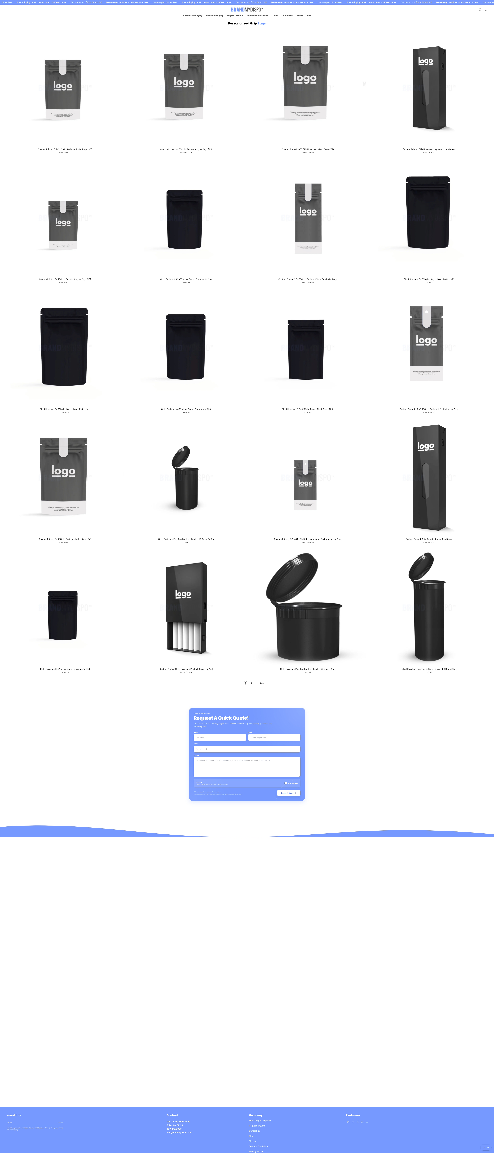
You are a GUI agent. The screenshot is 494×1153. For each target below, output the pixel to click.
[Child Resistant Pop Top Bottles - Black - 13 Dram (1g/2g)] (186, 477)
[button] (192, 15)
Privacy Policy (224, 794)
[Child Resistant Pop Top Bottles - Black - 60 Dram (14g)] (429, 607)
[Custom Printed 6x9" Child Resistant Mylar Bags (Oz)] (65, 477)
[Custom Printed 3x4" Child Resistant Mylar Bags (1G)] (65, 217)
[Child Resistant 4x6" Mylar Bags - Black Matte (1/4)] (186, 347)
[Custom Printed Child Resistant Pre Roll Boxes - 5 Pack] (186, 607)
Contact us (254, 1131)
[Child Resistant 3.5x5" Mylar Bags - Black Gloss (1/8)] (307, 347)
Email (250, 732)
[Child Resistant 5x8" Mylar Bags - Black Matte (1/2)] (429, 217)
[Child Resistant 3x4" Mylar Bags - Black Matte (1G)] (65, 607)
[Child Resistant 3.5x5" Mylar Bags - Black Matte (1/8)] (186, 217)
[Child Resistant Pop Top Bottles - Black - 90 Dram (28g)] (307, 607)
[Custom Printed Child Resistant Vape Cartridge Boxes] (429, 88)
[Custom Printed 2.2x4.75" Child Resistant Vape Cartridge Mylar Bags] (307, 477)
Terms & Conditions (258, 1146)
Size (196, 744)
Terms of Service (234, 794)
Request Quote (287, 793)
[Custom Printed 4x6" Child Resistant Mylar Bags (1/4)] (186, 88)
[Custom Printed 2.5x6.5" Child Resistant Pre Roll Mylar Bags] (429, 347)
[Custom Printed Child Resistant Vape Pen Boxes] (429, 477)
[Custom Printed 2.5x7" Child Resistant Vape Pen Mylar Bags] (307, 217)
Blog (251, 1136)
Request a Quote (257, 1125)
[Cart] (486, 9)
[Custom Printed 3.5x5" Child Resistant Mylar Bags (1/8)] (65, 88)
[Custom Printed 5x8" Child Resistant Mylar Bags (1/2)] (307, 88)
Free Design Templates (260, 1120)
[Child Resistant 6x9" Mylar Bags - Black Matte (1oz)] (65, 347)
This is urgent (293, 783)
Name (196, 732)
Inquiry (197, 755)
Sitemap (253, 1141)
